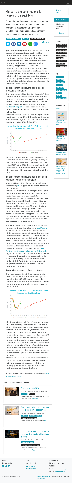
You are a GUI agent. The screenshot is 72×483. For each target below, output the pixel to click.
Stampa (47, 42)
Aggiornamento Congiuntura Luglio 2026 (61, 122)
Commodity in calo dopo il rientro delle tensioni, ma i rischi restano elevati (35, 434)
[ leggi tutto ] (34, 398)
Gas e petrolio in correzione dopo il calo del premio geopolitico (35, 408)
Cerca (59, 10)
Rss (58, 12)
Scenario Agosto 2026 (30, 388)
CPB (18, 186)
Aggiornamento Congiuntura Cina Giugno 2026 (60, 138)
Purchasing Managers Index (15, 107)
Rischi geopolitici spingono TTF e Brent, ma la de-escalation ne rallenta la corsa (61, 170)
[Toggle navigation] (68, 3)
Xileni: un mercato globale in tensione (61, 153)
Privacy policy (41, 479)
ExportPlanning (41, 228)
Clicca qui (61, 33)
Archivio (58, 109)
